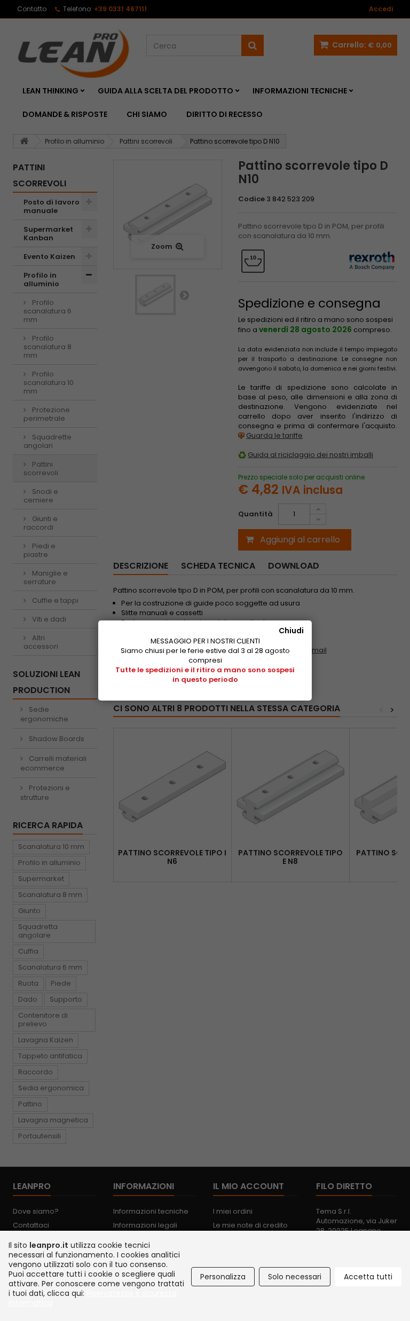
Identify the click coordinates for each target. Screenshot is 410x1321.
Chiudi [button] (291, 630)
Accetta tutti (368, 1276)
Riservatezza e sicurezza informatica (93, 1298)
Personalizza (223, 1276)
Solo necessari (294, 1276)
